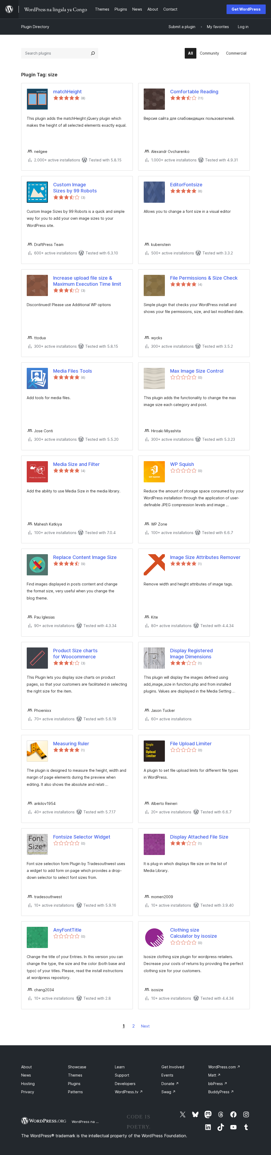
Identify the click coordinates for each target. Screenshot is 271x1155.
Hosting (28, 1083)
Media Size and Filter (76, 464)
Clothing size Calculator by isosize (193, 933)
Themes (75, 1075)
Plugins (74, 1083)
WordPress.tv (129, 1092)
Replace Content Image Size (85, 557)
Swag (168, 1092)
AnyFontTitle (67, 930)
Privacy (27, 1092)
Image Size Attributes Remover (205, 557)
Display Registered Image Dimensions (191, 653)
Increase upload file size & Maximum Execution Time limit (87, 281)
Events (167, 1075)
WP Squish (182, 464)
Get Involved (172, 1067)
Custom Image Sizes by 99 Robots (75, 187)
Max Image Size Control (196, 371)
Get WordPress (246, 9)
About (26, 1067)
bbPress (217, 1083)
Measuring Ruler (71, 743)
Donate (170, 1083)
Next (145, 1026)
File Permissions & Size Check (204, 278)
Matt (214, 1075)
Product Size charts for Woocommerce (75, 653)
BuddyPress (221, 1092)
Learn (120, 1067)
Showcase (77, 1067)
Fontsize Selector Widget (81, 837)
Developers (125, 1083)
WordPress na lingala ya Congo (98, 1121)
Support (122, 1075)
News (26, 1075)
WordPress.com (224, 1067)
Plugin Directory (35, 26)
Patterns (75, 1092)
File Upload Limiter (191, 743)
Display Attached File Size (199, 837)
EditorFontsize (186, 184)
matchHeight (67, 91)
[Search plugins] (93, 53)
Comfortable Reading (194, 91)
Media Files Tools (72, 371)
